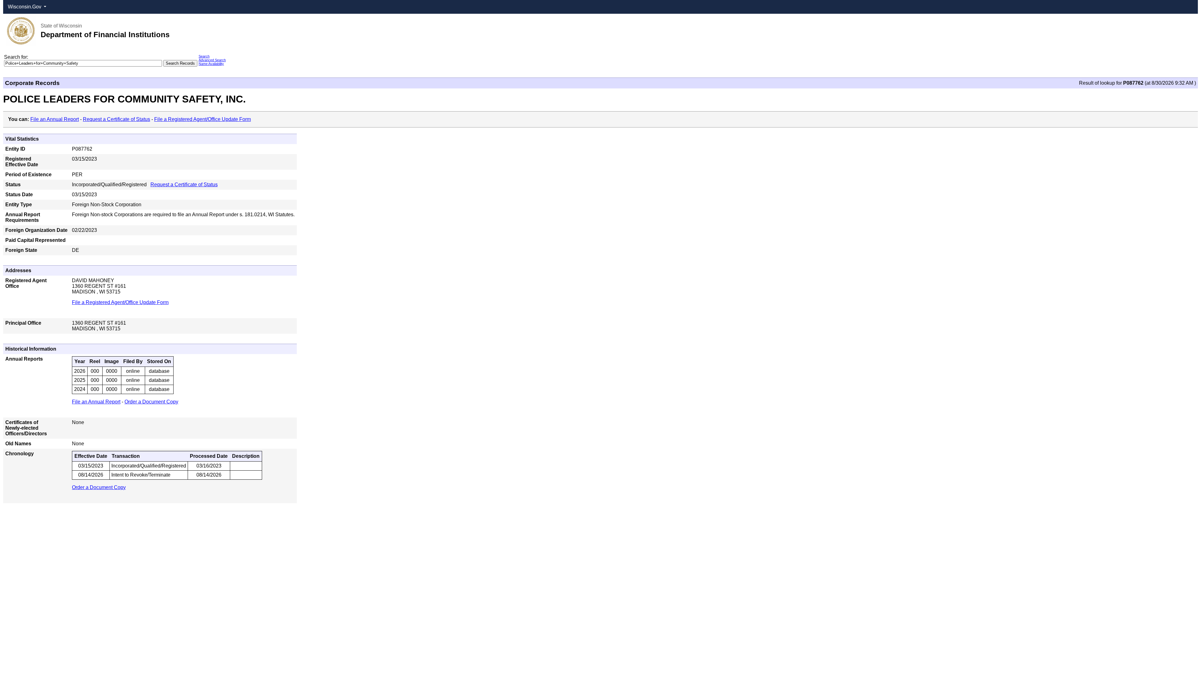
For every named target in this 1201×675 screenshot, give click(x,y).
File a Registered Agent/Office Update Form (202, 119)
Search (204, 56)
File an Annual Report (54, 119)
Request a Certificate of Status (116, 119)
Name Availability (211, 64)
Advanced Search (212, 60)
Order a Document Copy (151, 401)
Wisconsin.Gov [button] (25, 6)
